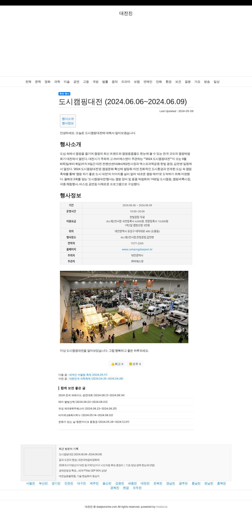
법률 (105, 81)
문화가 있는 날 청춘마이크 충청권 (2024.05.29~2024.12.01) (93, 421)
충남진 (196, 483)
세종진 (132, 483)
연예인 (148, 81)
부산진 (43, 483)
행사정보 (68, 123)
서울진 (30, 483)
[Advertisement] (126, 49)
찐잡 (126, 488)
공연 (76, 81)
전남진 (208, 483)
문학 (38, 81)
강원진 (119, 483)
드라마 (125, 81)
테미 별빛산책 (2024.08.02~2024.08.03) (83, 401)
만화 (159, 81)
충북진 (221, 483)
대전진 (145, 483)
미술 (67, 81)
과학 (57, 81)
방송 (207, 81)
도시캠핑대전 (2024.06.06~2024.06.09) (80, 454)
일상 (217, 81)
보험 (137, 81)
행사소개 (68, 119)
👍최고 (117, 364)
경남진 (170, 483)
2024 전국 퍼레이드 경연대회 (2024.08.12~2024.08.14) (91, 395)
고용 (86, 81)
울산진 (107, 483)
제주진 (94, 483)
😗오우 (135, 364)
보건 (178, 81)
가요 (197, 81)
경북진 (114, 488)
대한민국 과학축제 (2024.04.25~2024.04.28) (96, 378)
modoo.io (161, 506)
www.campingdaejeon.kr (137, 249)
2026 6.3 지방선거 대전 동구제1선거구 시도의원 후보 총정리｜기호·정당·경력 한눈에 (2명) (107, 465)
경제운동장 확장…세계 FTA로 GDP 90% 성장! (83, 470)
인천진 (68, 483)
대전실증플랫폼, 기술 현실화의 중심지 (79, 476)
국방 (96, 81)
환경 (169, 81)
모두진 (137, 488)
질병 (188, 81)
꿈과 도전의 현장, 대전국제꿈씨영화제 (79, 459)
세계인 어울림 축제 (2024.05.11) (88, 374)
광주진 (183, 483)
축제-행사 (64, 93)
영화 (48, 81)
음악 (115, 81)
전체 (28, 81)
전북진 (157, 483)
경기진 (56, 483)
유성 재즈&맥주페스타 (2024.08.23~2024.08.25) (87, 408)
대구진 (81, 483)
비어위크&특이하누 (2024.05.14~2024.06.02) (85, 415)
